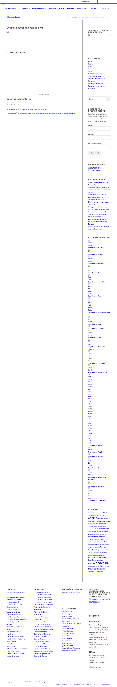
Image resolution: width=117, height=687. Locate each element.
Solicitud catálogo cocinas (15, 654)
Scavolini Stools (67, 641)
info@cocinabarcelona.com (98, 637)
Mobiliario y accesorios (95, 74)
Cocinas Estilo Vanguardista (43, 629)
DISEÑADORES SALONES (43, 600)
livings (90, 552)
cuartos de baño (103, 528)
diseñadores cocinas (96, 536)
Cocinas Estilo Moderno (42, 622)
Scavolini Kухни (67, 643)
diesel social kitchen (101, 534)
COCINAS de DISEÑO (14, 600)
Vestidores (91, 88)
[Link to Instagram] (99, 1)
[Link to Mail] (113, 1)
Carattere (91, 515)
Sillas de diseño (12, 609)
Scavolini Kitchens (68, 628)
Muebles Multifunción (95, 76)
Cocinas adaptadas (40, 646)
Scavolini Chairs (67, 636)
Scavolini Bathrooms (68, 633)
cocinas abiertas (103, 518)
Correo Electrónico (94, 143)
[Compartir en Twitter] (9, 58)
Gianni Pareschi (92, 550)
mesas (95, 552)
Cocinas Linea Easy (40, 636)
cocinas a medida (94, 521)
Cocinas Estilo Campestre (42, 627)
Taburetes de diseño (13, 612)
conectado (25, 109)
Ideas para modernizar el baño (98, 207)
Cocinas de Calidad (40, 656)
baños (104, 512)
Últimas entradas (13, 17)
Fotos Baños (11, 644)
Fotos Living (11, 646)
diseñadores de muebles (96, 542)
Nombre (91, 125)
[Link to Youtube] (102, 1)
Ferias (90, 66)
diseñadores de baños (96, 539)
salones (91, 563)
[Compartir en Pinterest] (9, 65)
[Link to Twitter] (95, 1)
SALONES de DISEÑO (14, 605)
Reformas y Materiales (95, 83)
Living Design (66, 614)
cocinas (93, 518)
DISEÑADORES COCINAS (43, 595)
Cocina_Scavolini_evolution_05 (25, 27)
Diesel (97, 531)
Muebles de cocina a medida (43, 651)
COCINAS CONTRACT (41, 592)
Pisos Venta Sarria (13, 651)
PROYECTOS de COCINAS (43, 602)
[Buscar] (112, 9)
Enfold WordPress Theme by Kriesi (38, 682)
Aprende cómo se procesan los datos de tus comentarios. (55, 113)
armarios (91, 513)
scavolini (102, 562)
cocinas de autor (105, 521)
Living (90, 71)
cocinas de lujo (97, 526)
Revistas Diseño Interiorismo (97, 86)
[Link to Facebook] (92, 1)
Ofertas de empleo (13, 656)
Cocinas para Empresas (42, 641)
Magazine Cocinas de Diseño (16, 597)
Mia (98, 552)
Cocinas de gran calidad (42, 654)
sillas (89, 566)
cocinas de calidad (93, 524)
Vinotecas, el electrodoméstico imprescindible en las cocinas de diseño (99, 189)
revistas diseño (95, 557)
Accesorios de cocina (14, 614)
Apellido (91, 134)
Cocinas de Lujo (39, 639)
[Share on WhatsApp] (9, 61)
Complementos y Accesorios (16, 639)
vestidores (91, 571)
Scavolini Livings (67, 631)
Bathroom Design (67, 616)
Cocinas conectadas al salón (97, 212)
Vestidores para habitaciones (16, 617)
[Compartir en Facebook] (9, 55)
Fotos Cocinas (11, 641)
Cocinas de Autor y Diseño (15, 636)
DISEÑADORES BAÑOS (42, 597)
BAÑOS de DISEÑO (13, 602)
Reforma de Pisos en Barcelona (17, 649)
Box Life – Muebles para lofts (16, 619)
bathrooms (97, 513)
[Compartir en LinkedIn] (9, 68)
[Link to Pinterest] (106, 1)
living (107, 550)
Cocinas (91, 64)
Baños (90, 61)
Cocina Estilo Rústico (41, 631)
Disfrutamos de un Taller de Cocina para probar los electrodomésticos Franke (97, 196)
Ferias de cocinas (94, 547)
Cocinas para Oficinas (41, 644)
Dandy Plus (91, 531)
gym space (101, 550)
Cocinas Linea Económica (42, 634)
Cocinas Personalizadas (42, 649)
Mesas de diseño (12, 607)
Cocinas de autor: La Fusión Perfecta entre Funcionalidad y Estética (98, 221)
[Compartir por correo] (9, 71)
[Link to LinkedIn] (109, 1)
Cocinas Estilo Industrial (42, 624)
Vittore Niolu (99, 571)
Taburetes (104, 565)
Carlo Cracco (99, 515)
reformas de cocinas (99, 555)
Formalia (103, 547)
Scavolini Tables (67, 638)
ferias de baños (104, 544)
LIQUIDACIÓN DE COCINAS (43, 605)
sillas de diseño (95, 566)
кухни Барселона (67, 646)
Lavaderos (91, 69)
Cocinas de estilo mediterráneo (98, 209)
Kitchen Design (67, 611)
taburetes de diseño (96, 568)
